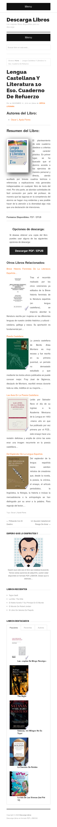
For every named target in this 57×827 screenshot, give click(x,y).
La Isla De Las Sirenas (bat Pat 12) (31, 798)
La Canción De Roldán (27, 767)
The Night (21, 696)
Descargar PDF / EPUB (29, 251)
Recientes (28, 627)
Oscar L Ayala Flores (20, 119)
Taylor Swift (13, 595)
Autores (41, 627)
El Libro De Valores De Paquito (21, 610)
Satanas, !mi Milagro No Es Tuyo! (29, 732)
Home (17, 60)
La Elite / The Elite (16, 599)
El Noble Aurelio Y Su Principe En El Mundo (26, 602)
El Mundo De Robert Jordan (20, 606)
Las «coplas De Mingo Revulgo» (31, 661)
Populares (14, 627)
